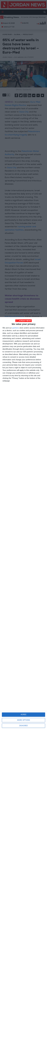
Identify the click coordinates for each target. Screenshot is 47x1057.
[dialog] (23, 687)
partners (15, 328)
